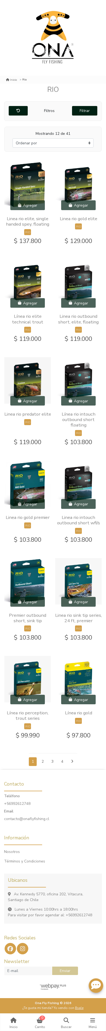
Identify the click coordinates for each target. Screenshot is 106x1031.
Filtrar (85, 110)
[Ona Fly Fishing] (53, 38)
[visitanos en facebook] (10, 948)
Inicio (13, 80)
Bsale (79, 1008)
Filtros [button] (50, 110)
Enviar (65, 970)
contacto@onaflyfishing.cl (26, 818)
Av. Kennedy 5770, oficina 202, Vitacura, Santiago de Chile (45, 897)
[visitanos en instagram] (22, 948)
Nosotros (12, 851)
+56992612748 (17, 803)
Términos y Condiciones (24, 861)
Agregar (29, 205)
